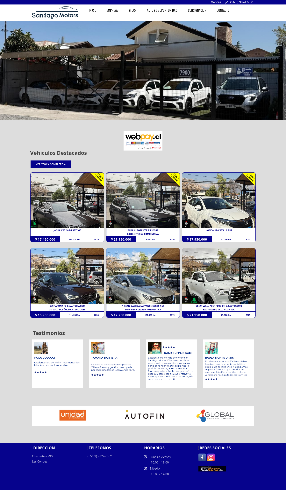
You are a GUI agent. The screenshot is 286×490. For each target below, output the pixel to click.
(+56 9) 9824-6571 (100, 456)
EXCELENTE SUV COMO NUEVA (143, 233)
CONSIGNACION (197, 10)
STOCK (132, 10)
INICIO (92, 10)
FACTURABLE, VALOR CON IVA (219, 309)
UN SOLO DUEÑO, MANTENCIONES (67, 309)
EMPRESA (112, 10)
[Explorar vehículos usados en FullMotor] (212, 468)
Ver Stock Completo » (51, 164)
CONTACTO (223, 10)
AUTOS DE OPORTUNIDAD (162, 10)
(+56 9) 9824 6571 (241, 2)
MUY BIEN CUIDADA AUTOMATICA (143, 309)
